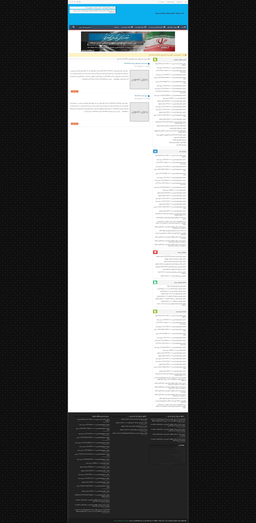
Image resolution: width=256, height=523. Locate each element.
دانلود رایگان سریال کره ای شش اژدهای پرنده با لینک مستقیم (171, 264)
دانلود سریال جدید (126, 27)
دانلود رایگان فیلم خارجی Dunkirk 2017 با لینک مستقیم (171, 101)
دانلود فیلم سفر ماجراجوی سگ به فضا (176, 286)
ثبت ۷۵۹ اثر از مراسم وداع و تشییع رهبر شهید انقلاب (172, 230)
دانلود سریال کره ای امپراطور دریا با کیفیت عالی (174, 269)
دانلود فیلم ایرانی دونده (180, 137)
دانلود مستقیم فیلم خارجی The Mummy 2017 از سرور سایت (170, 88)
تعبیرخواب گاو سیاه (181, 145)
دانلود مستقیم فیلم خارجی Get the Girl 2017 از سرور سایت (170, 109)
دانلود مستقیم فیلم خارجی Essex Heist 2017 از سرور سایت (171, 106)
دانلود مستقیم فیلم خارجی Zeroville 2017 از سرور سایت (171, 85)
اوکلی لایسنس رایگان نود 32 (178, 454)
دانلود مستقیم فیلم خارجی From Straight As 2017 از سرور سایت (92, 442)
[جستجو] (73, 27)
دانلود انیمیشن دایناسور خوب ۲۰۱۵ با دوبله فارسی (173, 291)
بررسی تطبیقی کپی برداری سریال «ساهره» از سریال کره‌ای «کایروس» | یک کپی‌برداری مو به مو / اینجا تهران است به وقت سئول (171, 223)
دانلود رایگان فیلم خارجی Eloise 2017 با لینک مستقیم (172, 104)
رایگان (184, 461)
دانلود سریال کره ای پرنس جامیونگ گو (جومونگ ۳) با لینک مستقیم (130, 433)
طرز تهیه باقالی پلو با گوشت (179, 140)
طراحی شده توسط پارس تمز (121, 520)
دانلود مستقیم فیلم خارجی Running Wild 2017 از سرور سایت (170, 95)
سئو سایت (183, 459)
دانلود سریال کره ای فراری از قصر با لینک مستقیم (134, 419)
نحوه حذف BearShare (141, 96)
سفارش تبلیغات (170, 2)
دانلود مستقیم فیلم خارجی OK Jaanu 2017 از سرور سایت (171, 67)
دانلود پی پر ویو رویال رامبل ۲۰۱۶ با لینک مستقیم (173, 276)
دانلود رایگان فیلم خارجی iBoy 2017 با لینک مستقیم (172, 112)
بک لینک (116, 27)
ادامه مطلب (74, 91)
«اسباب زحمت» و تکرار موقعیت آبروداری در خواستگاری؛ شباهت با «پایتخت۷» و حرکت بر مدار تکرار (170, 241)
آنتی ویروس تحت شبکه (167, 464)
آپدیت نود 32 (182, 450)
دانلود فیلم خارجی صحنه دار (155, 27)
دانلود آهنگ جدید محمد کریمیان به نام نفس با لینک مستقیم (171, 125)
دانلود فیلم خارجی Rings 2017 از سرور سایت (174, 98)
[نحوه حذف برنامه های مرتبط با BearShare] (139, 89)
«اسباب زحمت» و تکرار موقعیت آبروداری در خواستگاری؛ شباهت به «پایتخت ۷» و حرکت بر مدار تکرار (170, 245)
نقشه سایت (179, 2)
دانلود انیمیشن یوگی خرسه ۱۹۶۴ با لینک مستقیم (173, 293)
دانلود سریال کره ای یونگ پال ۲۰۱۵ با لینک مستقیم (134, 429)
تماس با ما (161, 2)
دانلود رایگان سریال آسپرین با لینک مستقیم (175, 261)
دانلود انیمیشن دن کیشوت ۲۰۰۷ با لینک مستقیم (173, 301)
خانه (186, 2)
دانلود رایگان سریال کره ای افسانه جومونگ (175, 259)
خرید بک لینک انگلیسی (180, 448)
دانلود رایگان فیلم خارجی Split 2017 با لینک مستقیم (172, 119)
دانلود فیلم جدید (139, 27)
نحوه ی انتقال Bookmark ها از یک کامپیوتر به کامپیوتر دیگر (171, 135)
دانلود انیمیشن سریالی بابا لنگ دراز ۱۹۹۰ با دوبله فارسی (171, 288)
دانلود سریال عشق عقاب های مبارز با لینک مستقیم (134, 426)
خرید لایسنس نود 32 (180, 457)
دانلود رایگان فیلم (172, 27)
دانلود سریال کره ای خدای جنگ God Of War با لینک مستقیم (171, 256)
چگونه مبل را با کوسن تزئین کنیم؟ (177, 142)
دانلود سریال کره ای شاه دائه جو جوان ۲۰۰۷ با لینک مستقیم (132, 422)
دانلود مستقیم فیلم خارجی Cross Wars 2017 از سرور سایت (171, 74)
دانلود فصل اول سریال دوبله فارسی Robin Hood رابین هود (171, 266)
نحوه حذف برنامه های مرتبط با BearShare (135, 63)
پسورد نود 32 (182, 452)
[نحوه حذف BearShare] (139, 121)
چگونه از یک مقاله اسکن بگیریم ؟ (178, 128)
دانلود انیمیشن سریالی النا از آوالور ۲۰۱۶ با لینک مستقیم (171, 296)
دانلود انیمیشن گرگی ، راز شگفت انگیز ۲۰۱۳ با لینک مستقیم (171, 298)
